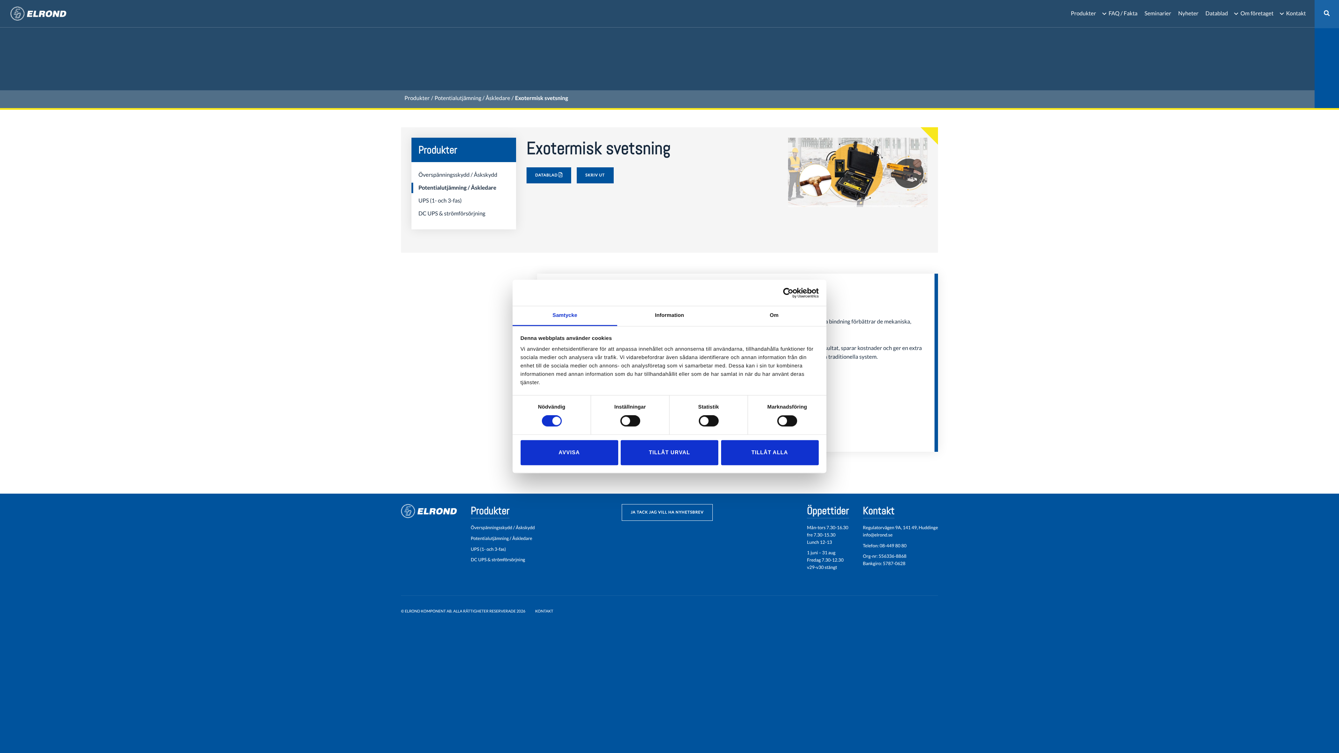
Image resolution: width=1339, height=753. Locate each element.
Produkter (1083, 13)
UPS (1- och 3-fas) (440, 200)
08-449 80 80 (892, 545)
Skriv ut (595, 175)
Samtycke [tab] (565, 315)
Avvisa (569, 452)
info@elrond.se (878, 535)
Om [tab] (774, 315)
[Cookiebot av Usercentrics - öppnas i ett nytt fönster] (788, 293)
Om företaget (1256, 13)
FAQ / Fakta (1123, 13)
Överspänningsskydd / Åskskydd (457, 175)
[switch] (630, 421)
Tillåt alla (769, 452)
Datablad (1216, 13)
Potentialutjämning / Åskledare (472, 98)
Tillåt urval (669, 452)
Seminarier (1157, 13)
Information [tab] (669, 315)
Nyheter (1188, 13)
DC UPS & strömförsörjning (451, 213)
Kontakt (1296, 13)
